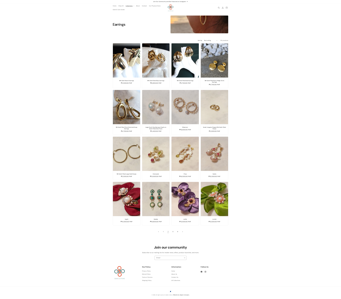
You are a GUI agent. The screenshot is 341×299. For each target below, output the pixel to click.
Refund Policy (146, 274)
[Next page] (182, 232)
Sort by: (200, 40)
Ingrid (126, 219)
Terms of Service (147, 277)
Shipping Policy (147, 280)
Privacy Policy (146, 271)
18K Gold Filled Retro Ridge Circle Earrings (214, 81)
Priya (185, 174)
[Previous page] (158, 232)
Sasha (214, 174)
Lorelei (214, 219)
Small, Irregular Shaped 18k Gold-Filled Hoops (214, 128)
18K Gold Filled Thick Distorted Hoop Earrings (126, 128)
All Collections (175, 280)
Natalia (156, 219)
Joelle (185, 219)
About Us (174, 274)
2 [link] (168, 231)
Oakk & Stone (169, 295)
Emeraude (156, 174)
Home (173, 271)
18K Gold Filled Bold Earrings (185, 80)
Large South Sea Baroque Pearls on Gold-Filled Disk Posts (155, 128)
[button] (130, 6)
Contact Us (174, 277)
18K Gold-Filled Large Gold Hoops (126, 174)
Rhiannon (185, 127)
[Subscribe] (184, 258)
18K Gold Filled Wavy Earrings (155, 80)
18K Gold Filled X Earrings (126, 80)
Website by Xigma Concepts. (181, 295)
